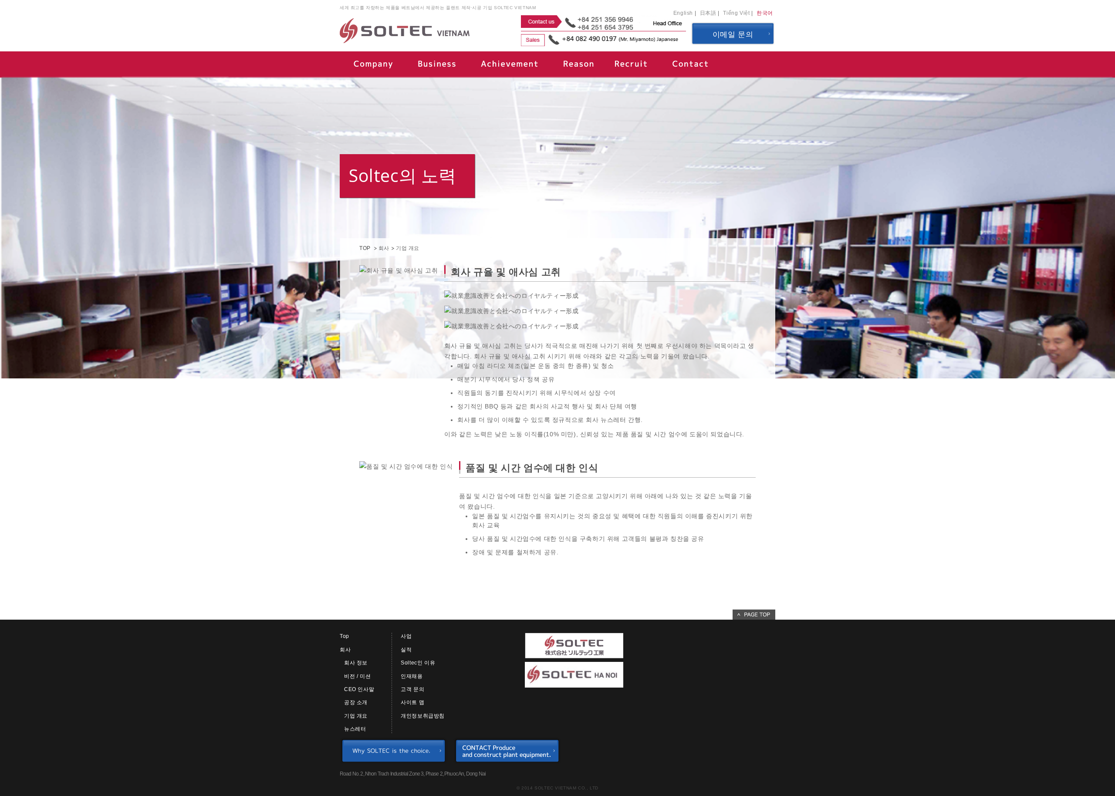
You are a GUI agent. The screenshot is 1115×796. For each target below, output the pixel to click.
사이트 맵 (412, 702)
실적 (406, 650)
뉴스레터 (355, 729)
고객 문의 (412, 689)
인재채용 (411, 676)
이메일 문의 (733, 34)
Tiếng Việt (736, 13)
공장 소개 (356, 702)
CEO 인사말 (359, 689)
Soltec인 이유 (418, 663)
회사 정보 (356, 663)
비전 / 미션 (357, 676)
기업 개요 (356, 716)
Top (344, 636)
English (683, 13)
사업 (406, 636)
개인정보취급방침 (423, 716)
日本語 (708, 13)
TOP (365, 248)
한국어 (765, 13)
